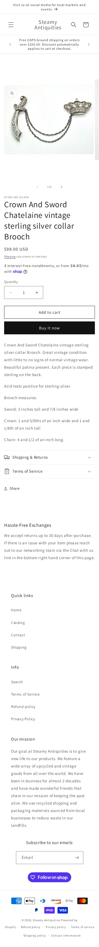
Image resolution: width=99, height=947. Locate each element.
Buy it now (49, 327)
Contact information (66, 935)
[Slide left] (37, 187)
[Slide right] (62, 187)
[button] (11, 25)
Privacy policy (56, 927)
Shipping (10, 256)
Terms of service (82, 927)
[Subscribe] (77, 857)
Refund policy (23, 706)
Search (17, 681)
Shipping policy (34, 935)
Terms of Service (25, 694)
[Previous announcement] (10, 44)
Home (16, 609)
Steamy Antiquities (47, 920)
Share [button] (15, 488)
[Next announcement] (89, 44)
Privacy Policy (23, 718)
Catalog (18, 622)
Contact (18, 634)
